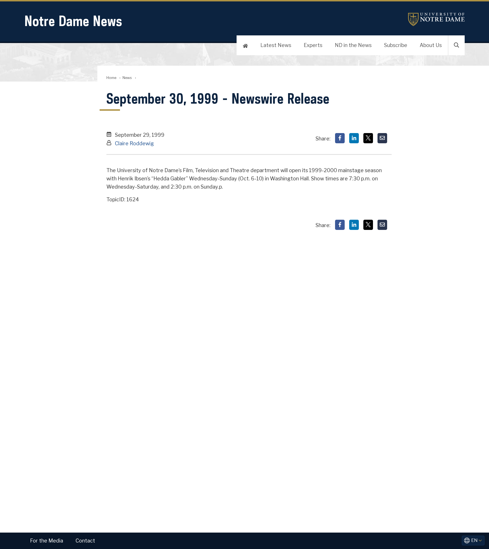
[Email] (382, 138)
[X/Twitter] (368, 138)
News (127, 78)
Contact (85, 541)
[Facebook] (340, 138)
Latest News (275, 45)
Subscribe (395, 45)
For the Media (46, 541)
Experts (313, 45)
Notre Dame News (73, 21)
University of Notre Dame (436, 19)
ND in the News (353, 45)
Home (111, 78)
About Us (431, 45)
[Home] (245, 45)
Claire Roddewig (134, 143)
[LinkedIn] (354, 138)
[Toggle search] (456, 45)
